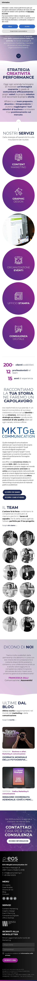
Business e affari (19, 752)
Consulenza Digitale (10, 915)
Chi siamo (6, 885)
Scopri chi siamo (12, 492)
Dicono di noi (7, 890)
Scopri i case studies (14, 497)
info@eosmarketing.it (13, 873)
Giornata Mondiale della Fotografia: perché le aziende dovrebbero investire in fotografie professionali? (17, 758)
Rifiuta (10, 26)
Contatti (5, 894)
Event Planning (8, 913)
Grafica (15, 791)
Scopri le (8, 720)
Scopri (8, 525)
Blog (4, 892)
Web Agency (14, 973)
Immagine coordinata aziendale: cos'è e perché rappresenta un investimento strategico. (18, 798)
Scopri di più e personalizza (18, 31)
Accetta (27, 26)
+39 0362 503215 (10, 875)
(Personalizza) (6, 973)
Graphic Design (8, 911)
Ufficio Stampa (8, 918)
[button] (5, 668)
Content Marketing (10, 909)
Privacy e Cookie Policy (24, 971)
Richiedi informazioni (18, 841)
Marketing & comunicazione (13, 754)
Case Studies (7, 887)
